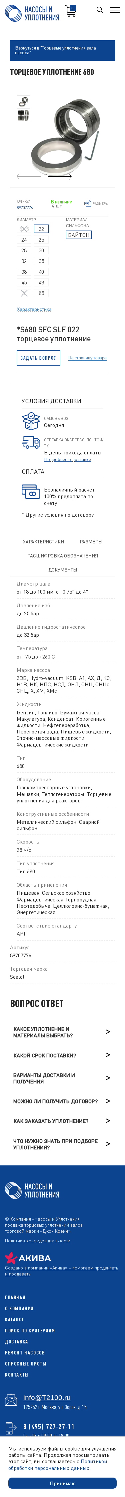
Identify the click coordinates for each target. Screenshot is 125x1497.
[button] (60, 176)
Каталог (14, 1319)
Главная (15, 1297)
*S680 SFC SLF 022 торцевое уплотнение (54, 334)
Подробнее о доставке (67, 459)
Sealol (17, 976)
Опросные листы (25, 1364)
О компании (19, 1308)
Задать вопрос (38, 358)
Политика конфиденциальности (37, 1240)
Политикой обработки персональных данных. (57, 1464)
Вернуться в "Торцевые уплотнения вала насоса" (55, 50)
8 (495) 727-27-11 (49, 1426)
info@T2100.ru (47, 1398)
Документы (62, 569)
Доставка (16, 1341)
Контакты (17, 1375)
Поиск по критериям (30, 1330)
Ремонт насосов (25, 1352)
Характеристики (34, 309)
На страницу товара (87, 357)
